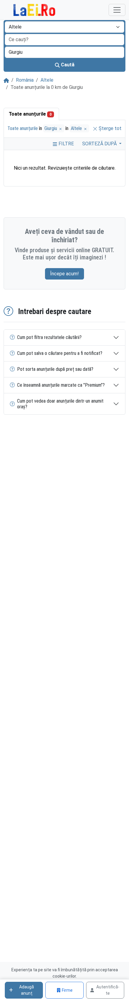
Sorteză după (100, 144)
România (25, 80)
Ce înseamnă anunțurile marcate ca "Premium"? (61, 385)
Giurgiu (51, 128)
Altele (46, 80)
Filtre (65, 144)
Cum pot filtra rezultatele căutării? (49, 337)
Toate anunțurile (30, 114)
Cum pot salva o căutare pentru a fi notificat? (59, 353)
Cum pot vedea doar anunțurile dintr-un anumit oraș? (60, 404)
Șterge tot (110, 128)
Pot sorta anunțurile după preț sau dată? (55, 369)
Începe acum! (64, 274)
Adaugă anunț (26, 990)
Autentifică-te (107, 990)
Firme (67, 990)
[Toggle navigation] (117, 10)
